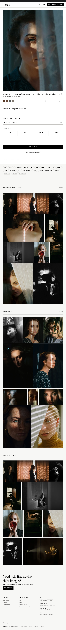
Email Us (21, 602)
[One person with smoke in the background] (15, 397)
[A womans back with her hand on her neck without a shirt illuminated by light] (23, 228)
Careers (42, 626)
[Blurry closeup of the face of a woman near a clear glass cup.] (33, 397)
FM (40, 597)
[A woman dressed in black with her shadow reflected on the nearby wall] (10, 203)
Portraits (5, 178)
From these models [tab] (35, 160)
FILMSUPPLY (43, 603)
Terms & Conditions (33, 626)
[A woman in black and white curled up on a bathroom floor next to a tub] (18, 252)
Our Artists (6, 600)
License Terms (23, 626)
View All (61, 187)
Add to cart (33, 147)
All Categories (6, 604)
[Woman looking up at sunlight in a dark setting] (56, 203)
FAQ (20, 600)
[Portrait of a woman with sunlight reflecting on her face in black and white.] (13, 330)
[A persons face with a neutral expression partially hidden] (18, 283)
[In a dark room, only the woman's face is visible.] (18, 365)
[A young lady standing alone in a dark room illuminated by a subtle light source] (54, 228)
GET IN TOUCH (8, 588)
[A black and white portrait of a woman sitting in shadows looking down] (48, 283)
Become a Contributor (25, 607)
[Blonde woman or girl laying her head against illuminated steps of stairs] (56, 252)
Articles (5, 602)
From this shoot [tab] (8, 160)
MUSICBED (43, 608)
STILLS (42, 613)
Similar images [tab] (21, 160)
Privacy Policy (14, 626)
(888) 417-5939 (23, 604)
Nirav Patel (8, 96)
